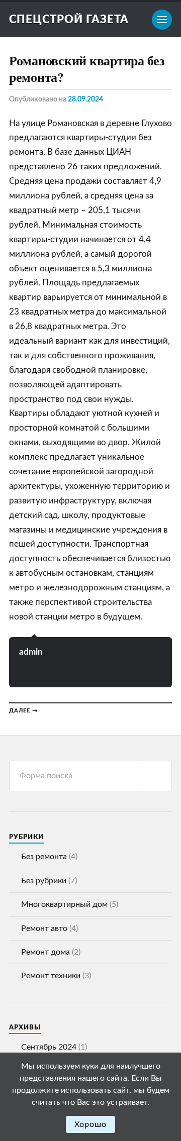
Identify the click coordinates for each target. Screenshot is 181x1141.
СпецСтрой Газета (69, 19)
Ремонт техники (50, 976)
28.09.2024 (85, 99)
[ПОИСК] (157, 776)
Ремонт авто (44, 928)
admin (31, 652)
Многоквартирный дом (64, 904)
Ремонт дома (45, 952)
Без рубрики (43, 881)
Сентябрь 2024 (48, 1047)
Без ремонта (44, 857)
